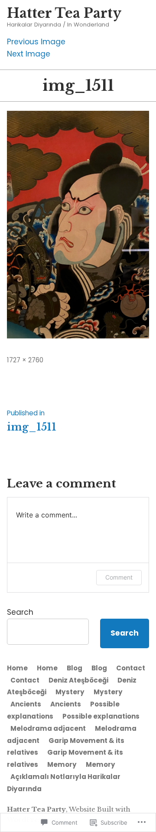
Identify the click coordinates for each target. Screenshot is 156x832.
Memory (62, 764)
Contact (130, 668)
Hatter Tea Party (64, 13)
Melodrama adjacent (48, 728)
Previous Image (36, 41)
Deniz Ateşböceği (78, 680)
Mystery (69, 691)
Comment (119, 577)
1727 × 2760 (25, 360)
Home (17, 668)
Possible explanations (101, 716)
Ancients (25, 704)
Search (20, 612)
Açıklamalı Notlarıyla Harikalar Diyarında (63, 782)
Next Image (28, 54)
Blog (74, 668)
